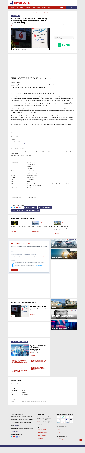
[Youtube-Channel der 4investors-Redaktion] (17, 207)
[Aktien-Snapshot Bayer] (63, 417)
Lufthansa (44, 222)
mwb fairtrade (40, 438)
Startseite (9, 445)
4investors (12, 12)
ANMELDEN (14, 269)
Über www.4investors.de (17, 445)
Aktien (17, 7)
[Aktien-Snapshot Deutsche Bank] (58, 420)
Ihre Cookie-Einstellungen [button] (39, 445)
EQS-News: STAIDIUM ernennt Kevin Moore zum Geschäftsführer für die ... (38, 361)
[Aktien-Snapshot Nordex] (58, 422)
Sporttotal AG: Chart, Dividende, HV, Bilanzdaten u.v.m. (26, 210)
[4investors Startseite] (20, 3)
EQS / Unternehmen (36, 352)
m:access (38, 7)
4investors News (41, 433)
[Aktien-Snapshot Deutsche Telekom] (63, 420)
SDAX (59, 431)
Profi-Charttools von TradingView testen (64, 40)
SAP (64, 222)
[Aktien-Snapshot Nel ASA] (71, 420)
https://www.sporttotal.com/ (29, 399)
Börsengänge (28, 7)
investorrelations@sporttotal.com (23, 143)
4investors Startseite (31, 207)
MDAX (59, 429)
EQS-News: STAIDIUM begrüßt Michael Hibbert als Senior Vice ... (19, 371)
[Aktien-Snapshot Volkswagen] (71, 422)
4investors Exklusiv (41, 430)
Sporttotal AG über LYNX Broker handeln (64, 47)
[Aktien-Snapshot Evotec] (67, 420)
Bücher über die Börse (42, 429)
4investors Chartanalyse (42, 432)
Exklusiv (12, 7)
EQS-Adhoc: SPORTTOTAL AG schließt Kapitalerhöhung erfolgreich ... (38, 364)
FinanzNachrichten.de (42, 435)
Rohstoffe (44, 7)
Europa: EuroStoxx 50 (61, 439)
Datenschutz (31, 445)
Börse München (41, 436)
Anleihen (21, 7)
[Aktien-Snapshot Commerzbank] (71, 417)
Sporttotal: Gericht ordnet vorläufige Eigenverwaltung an (38, 308)
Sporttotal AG (16, 15)
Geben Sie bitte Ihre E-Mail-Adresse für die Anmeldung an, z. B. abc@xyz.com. (23, 254)
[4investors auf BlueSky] (12, 207)
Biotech (49, 7)
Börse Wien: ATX (61, 438)
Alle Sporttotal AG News (45, 207)
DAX (58, 428)
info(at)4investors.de (15, 431)
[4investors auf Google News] (20, 207)
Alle (59, 7)
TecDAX (59, 432)
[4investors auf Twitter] (14, 207)
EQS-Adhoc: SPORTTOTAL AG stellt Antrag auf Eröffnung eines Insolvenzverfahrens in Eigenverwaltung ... (19, 362)
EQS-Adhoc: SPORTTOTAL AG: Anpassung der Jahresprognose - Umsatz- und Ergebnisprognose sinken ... (19, 367)
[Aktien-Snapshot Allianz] (58, 417)
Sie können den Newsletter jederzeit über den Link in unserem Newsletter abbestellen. (23, 260)
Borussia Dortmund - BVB (25, 222)
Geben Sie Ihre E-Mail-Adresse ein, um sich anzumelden (23, 249)
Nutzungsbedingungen (39, 265)
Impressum (25, 445)
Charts (33, 7)
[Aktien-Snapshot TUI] (63, 422)
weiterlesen (13, 231)
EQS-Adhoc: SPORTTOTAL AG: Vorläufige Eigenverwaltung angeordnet (38, 348)
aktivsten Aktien (39, 421)
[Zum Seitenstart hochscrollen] (81, 440)
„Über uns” (16, 425)
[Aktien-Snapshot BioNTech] (67, 417)
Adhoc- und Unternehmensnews (18, 12)
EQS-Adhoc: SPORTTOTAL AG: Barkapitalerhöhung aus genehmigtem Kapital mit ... (38, 368)
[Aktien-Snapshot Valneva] (67, 422)
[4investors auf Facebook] (22, 207)
